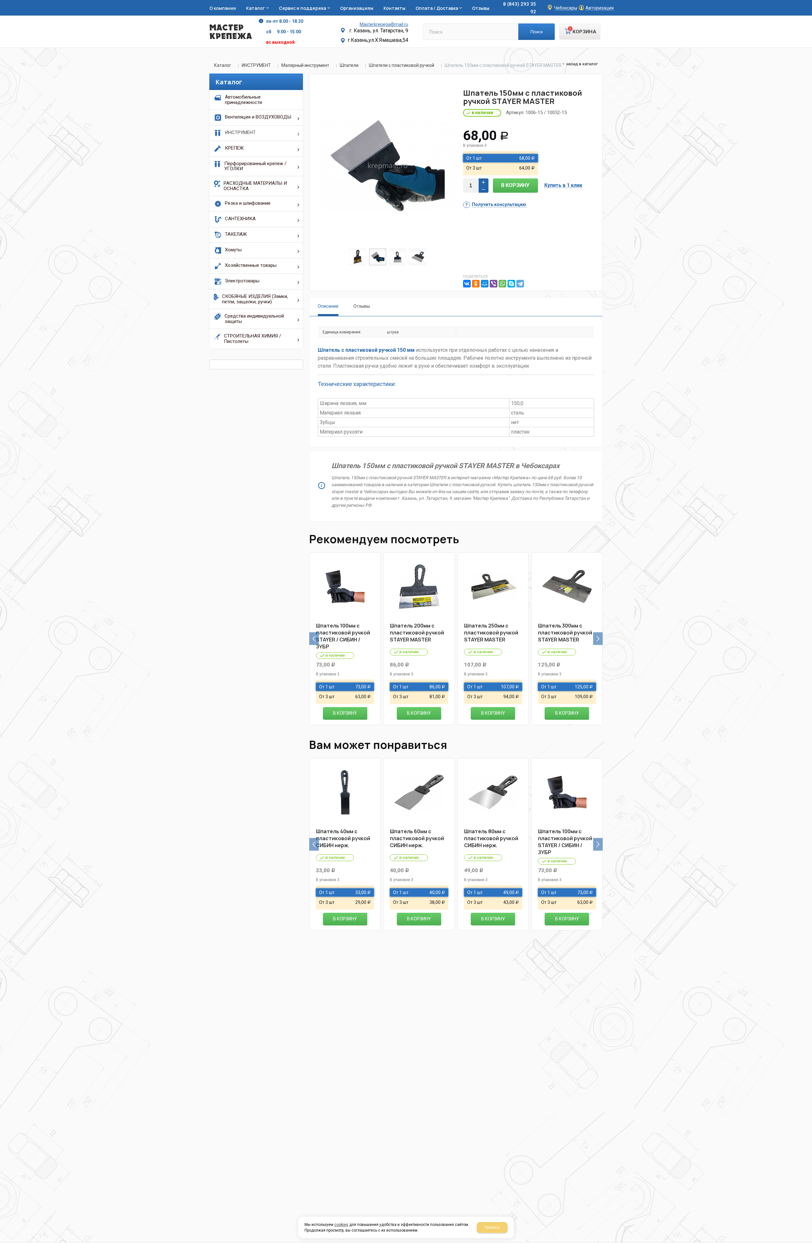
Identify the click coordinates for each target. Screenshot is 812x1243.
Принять (492, 1227)
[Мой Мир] (484, 283)
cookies (341, 1224)
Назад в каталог (582, 63)
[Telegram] (520, 283)
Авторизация (600, 8)
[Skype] (511, 283)
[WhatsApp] (502, 283)
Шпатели (349, 65)
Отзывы (361, 306)
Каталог (222, 65)
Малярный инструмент (305, 65)
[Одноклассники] (476, 283)
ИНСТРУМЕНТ (256, 65)
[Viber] (493, 283)
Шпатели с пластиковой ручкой (401, 65)
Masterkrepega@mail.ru (384, 24)
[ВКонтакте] (467, 283)
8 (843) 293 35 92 (519, 8)
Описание (328, 306)
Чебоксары (565, 8)
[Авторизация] (809, 3)
